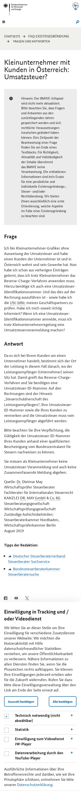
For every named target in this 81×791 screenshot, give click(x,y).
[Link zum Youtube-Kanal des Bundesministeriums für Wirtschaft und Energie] (16, 597)
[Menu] (3, 21)
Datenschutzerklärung (34, 784)
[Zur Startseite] (76, 6)
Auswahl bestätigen (21, 701)
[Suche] (76, 21)
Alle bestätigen (63, 701)
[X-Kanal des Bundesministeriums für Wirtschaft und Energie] (27, 597)
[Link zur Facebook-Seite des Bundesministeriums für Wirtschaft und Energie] (5, 597)
